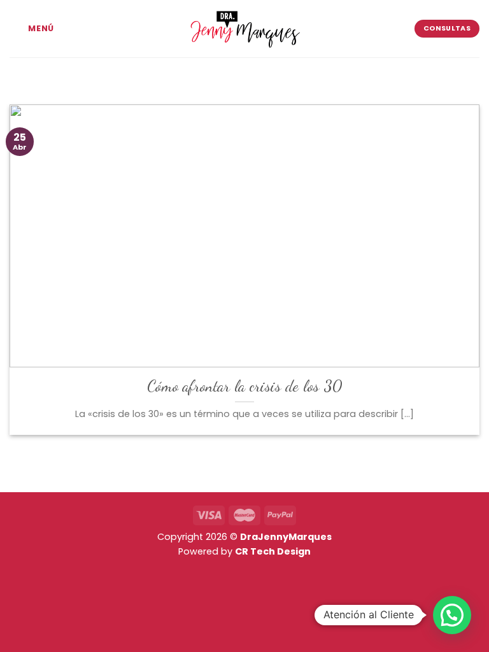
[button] (452, 615)
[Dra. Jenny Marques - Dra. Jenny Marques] (244, 29)
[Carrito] (173, 71)
